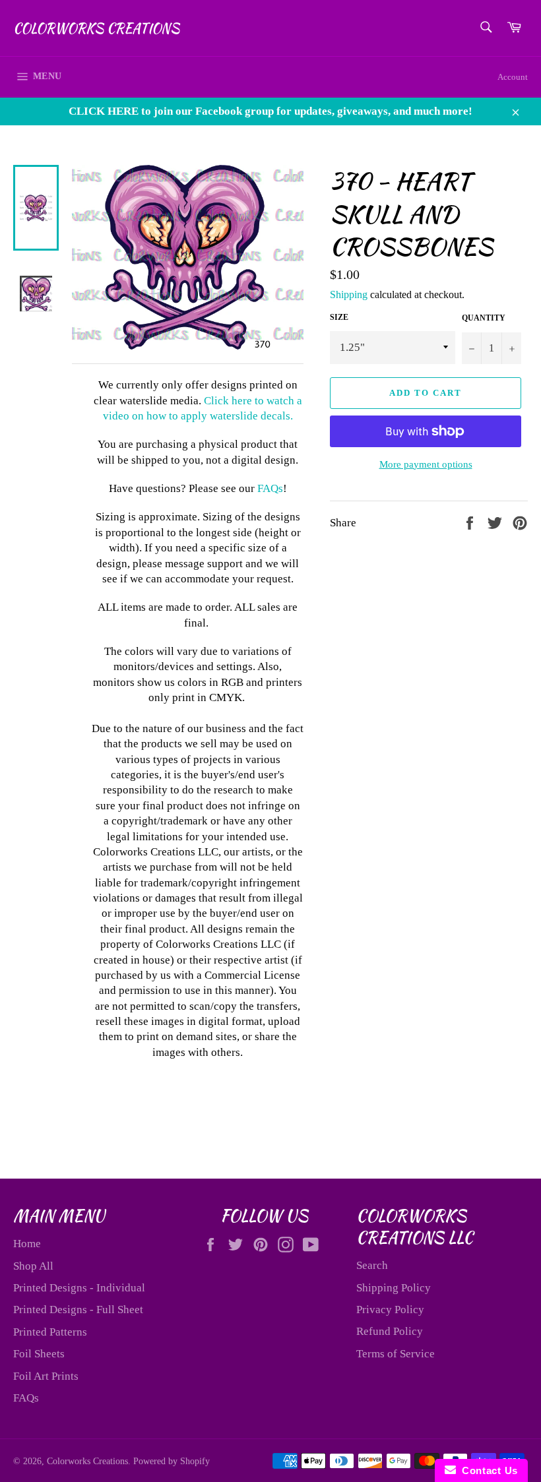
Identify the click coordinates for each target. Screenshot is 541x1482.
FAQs (270, 488)
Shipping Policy (393, 1287)
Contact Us (487, 1470)
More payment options (425, 464)
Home (27, 1243)
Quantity (483, 318)
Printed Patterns (50, 1332)
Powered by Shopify (171, 1461)
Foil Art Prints (46, 1376)
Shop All (33, 1266)
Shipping (348, 294)
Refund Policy (389, 1331)
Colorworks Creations (96, 28)
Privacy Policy (390, 1309)
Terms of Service (395, 1353)
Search (372, 1265)
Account (512, 77)
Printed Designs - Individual (79, 1287)
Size (339, 317)
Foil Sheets (39, 1353)
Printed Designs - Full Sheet (78, 1309)
